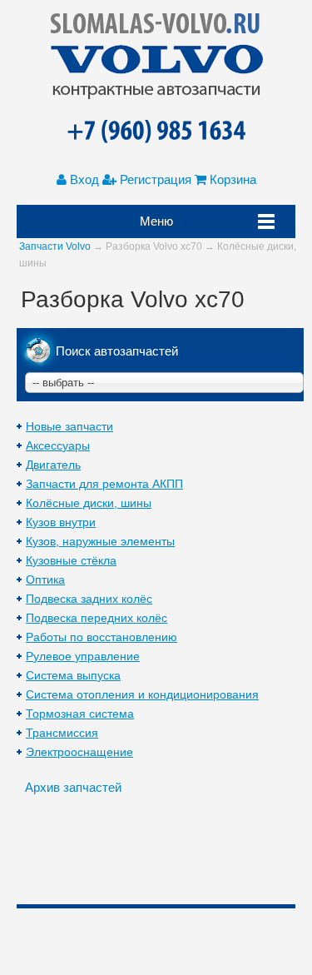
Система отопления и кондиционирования (142, 694)
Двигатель (53, 464)
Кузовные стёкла (71, 560)
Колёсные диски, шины (88, 503)
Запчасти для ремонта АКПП (104, 483)
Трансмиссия (62, 732)
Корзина (231, 179)
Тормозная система (80, 713)
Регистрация (153, 179)
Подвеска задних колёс (89, 598)
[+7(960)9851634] (156, 132)
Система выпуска (73, 675)
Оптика (45, 579)
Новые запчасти (69, 426)
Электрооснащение (79, 752)
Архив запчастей (73, 787)
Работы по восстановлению (101, 637)
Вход (83, 179)
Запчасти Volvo (55, 246)
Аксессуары (58, 445)
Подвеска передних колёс (96, 617)
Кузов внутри (61, 522)
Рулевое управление (83, 656)
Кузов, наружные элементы (100, 541)
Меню (156, 221)
